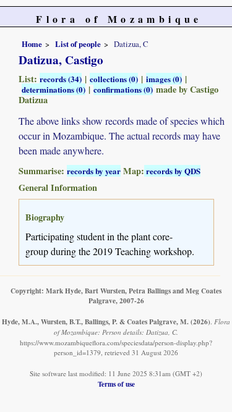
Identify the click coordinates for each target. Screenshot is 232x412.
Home (32, 43)
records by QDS (172, 171)
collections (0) (114, 79)
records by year (94, 171)
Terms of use (116, 384)
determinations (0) (53, 89)
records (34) (61, 79)
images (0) (164, 79)
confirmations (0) (123, 89)
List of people (78, 43)
